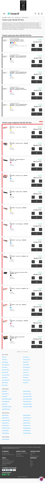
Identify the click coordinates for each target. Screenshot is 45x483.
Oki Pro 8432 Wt (5, 439)
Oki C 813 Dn (26, 357)
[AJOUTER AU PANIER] (36, 49)
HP (30, 459)
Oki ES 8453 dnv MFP (27, 399)
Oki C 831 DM (26, 369)
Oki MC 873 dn (26, 420)
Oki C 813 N (4, 359)
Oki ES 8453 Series (27, 401)
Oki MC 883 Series (27, 433)
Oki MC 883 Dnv (5, 433)
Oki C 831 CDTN (5, 369)
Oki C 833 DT (5, 377)
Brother (31, 464)
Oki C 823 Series (26, 367)
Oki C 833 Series (5, 380)
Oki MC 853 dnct (26, 415)
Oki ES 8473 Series (6, 409)
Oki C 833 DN (26, 375)
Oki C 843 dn (5, 385)
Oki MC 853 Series (27, 417)
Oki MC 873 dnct (26, 423)
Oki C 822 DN (5, 362)
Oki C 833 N (25, 377)
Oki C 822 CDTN (26, 359)
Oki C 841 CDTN (26, 380)
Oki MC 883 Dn (5, 430)
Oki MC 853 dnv (5, 417)
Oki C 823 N (4, 367)
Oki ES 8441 (4, 396)
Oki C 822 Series (5, 364)
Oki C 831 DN (5, 372)
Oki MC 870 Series (6, 420)
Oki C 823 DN (26, 364)
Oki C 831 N (25, 372)
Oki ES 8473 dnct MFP (6, 406)
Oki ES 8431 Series (27, 393)
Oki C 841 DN (5, 382)
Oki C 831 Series (5, 375)
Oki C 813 (4, 357)
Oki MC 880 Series (27, 428)
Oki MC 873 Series (6, 428)
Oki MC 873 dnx (26, 425)
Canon (31, 461)
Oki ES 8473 (4, 404)
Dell (31, 466)
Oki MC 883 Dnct (26, 430)
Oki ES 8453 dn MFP (27, 396)
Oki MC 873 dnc (5, 423)
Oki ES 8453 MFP (5, 401)
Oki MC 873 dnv (5, 425)
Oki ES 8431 (4, 391)
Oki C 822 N (25, 362)
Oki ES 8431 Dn (5, 393)
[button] (39, 14)
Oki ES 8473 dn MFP (27, 404)
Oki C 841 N (25, 382)
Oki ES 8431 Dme (26, 391)
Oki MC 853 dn (5, 415)
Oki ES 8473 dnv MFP (27, 406)
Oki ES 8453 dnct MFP (6, 399)
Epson (31, 463)
